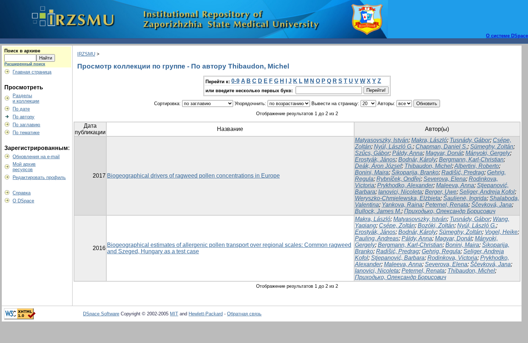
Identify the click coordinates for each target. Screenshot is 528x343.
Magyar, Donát (444, 153)
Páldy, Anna (407, 153)
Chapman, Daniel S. (441, 147)
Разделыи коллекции (26, 98)
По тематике (26, 132)
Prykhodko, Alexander (405, 185)
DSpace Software (101, 313)
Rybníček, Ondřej (398, 179)
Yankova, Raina (402, 205)
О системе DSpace (507, 35)
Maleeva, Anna (455, 185)
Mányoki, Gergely (488, 153)
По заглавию (26, 124)
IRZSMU (86, 54)
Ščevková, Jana (491, 205)
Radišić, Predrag (462, 172)
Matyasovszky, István (381, 140)
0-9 (235, 81)
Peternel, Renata (446, 205)
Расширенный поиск (24, 64)
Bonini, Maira (372, 172)
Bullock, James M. (378, 211)
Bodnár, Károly (417, 159)
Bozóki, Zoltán (436, 225)
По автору (23, 116)
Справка (22, 193)
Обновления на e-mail (36, 156)
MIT (174, 313)
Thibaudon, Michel (428, 166)
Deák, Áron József (378, 166)
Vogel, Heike (501, 232)
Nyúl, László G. (393, 147)
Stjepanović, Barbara (398, 258)
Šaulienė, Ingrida (465, 198)
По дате (21, 109)
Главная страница (32, 72)
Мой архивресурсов (24, 166)
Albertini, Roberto (476, 166)
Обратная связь (244, 313)
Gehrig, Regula (441, 251)
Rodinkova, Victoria (452, 258)
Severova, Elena (444, 179)
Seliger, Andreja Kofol (487, 192)
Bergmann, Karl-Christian (471, 159)
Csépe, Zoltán (397, 225)
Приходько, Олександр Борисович (449, 211)
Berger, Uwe (441, 192)
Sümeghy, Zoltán (491, 147)
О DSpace (23, 200)
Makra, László (429, 140)
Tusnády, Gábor (470, 140)
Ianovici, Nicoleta (400, 192)
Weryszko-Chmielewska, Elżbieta (397, 198)
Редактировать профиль (39, 177)
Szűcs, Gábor (372, 153)
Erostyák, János (375, 159)
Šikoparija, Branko (415, 172)
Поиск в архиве (22, 50)
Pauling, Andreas (377, 238)
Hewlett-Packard (206, 313)
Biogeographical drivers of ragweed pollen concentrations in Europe (193, 176)
